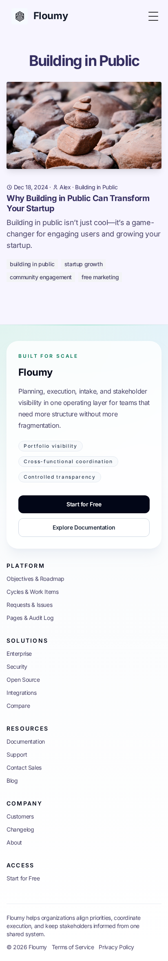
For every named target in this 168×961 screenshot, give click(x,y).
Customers (20, 816)
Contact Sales (24, 767)
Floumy (35, 372)
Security (17, 666)
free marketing (100, 277)
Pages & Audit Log (30, 617)
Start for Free (83, 504)
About (14, 842)
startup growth (83, 263)
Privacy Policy (116, 946)
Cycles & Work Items (32, 591)
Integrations (21, 692)
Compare (18, 705)
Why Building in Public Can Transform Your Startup (78, 203)
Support (17, 754)
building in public (32, 263)
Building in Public (96, 187)
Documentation (26, 741)
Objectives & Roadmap (35, 578)
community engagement (41, 277)
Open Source (23, 679)
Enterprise (19, 653)
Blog (12, 780)
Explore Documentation (84, 527)
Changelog (20, 829)
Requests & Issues (29, 604)
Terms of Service (73, 946)
